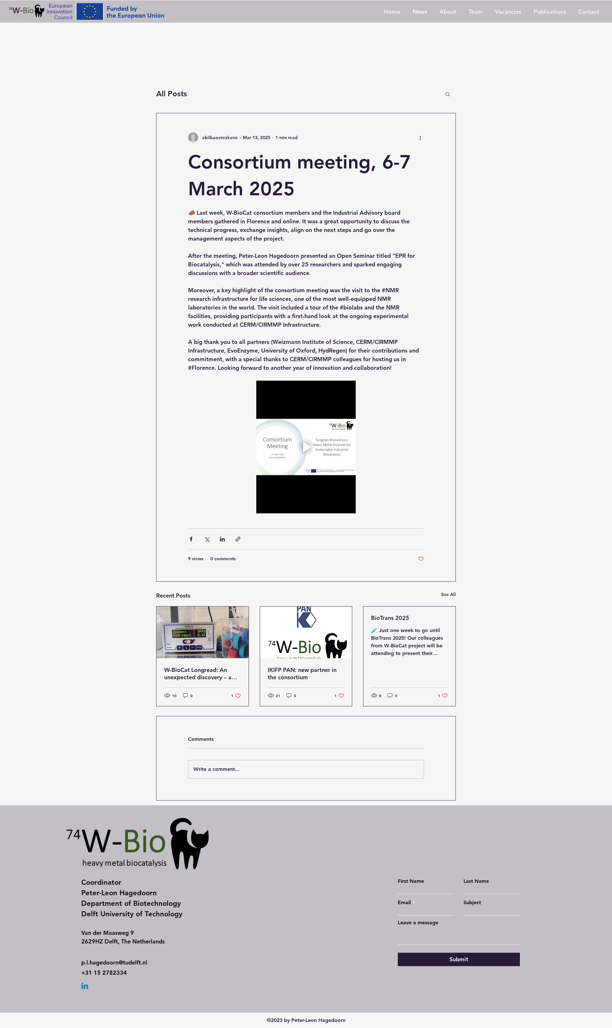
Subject (472, 902)
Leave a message (418, 922)
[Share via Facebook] (191, 539)
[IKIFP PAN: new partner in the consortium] (306, 632)
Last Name (476, 881)
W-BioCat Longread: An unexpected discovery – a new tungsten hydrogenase (200, 673)
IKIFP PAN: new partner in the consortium (302, 673)
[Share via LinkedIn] (222, 539)
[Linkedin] (85, 986)
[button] (448, 93)
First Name (411, 881)
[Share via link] (238, 539)
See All (448, 594)
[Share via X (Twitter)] (207, 539)
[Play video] (306, 447)
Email (404, 902)
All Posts (171, 93)
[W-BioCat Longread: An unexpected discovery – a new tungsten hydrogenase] (203, 632)
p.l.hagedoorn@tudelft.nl (114, 962)
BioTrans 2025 (390, 618)
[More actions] (420, 137)
